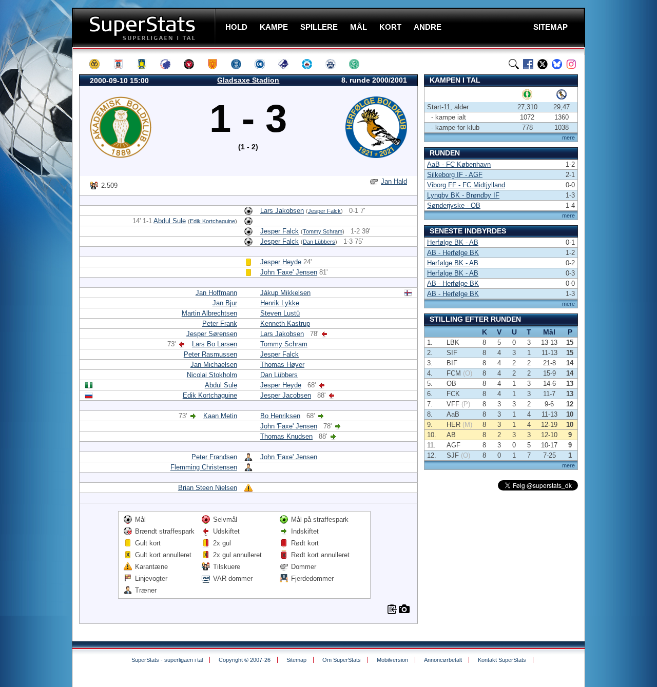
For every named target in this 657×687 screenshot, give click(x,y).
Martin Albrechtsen (209, 313)
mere (568, 137)
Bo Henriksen (280, 416)
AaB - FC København (459, 164)
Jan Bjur (224, 303)
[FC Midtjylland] (193, 64)
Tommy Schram (322, 231)
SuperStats (145, 27)
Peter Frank (219, 323)
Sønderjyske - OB (453, 205)
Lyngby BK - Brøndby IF (463, 195)
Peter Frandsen (214, 457)
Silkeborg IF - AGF (454, 175)
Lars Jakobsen (282, 210)
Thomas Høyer (282, 364)
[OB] (264, 64)
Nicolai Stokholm (212, 375)
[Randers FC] (288, 64)
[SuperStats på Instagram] (571, 64)
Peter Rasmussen (210, 354)
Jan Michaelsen (213, 364)
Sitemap (296, 660)
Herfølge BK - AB (452, 242)
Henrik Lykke (279, 303)
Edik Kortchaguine (212, 221)
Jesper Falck (324, 211)
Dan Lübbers (319, 242)
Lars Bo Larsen (214, 344)
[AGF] (122, 64)
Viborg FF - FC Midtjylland (466, 185)
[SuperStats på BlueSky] (557, 64)
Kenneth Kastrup (285, 323)
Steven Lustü (280, 313)
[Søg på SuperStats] (514, 64)
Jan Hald (394, 181)
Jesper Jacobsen (285, 395)
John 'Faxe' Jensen (288, 272)
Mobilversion (392, 660)
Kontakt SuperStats (502, 660)
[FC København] (170, 64)
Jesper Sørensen (211, 334)
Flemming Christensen (203, 467)
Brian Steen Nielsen (207, 488)
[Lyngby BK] (240, 64)
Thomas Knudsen (286, 436)
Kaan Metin (220, 416)
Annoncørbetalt (443, 660)
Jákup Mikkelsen (285, 293)
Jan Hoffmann (216, 293)
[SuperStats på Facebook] (528, 64)
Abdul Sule (169, 221)
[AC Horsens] (99, 64)
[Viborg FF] (359, 64)
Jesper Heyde (280, 262)
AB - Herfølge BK (453, 253)
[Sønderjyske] (335, 64)
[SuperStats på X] (542, 64)
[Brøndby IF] (146, 64)
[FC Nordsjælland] (217, 64)
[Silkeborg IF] (311, 64)
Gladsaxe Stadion (248, 80)
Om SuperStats (341, 660)
